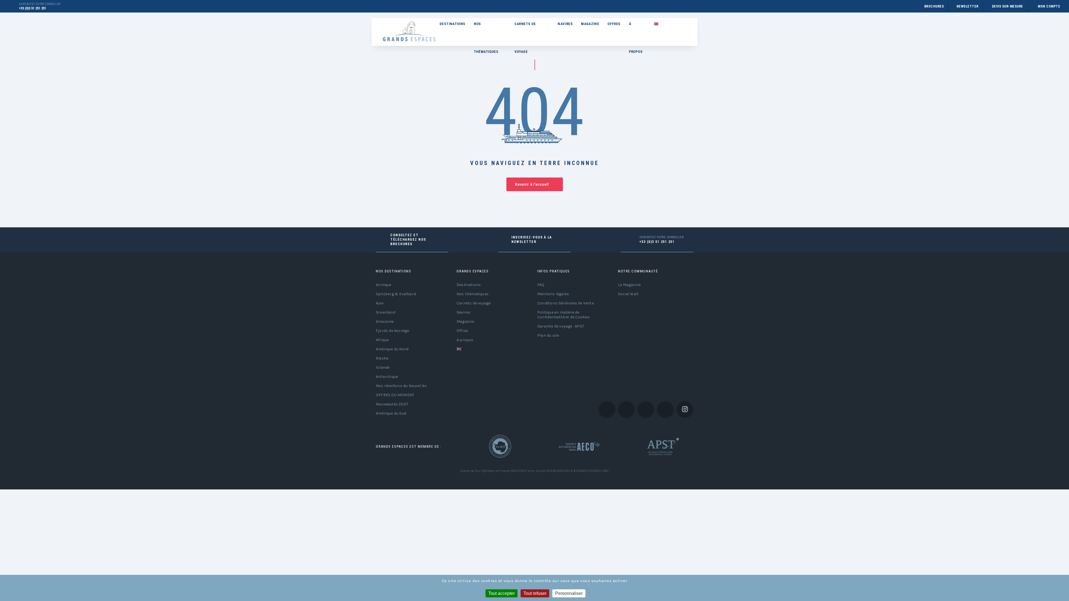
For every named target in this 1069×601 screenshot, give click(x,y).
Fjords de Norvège (392, 330)
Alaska (382, 358)
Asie (379, 303)
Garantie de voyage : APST (560, 326)
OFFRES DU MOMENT (395, 395)
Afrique (382, 340)
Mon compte (1049, 6)
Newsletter (968, 6)
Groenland (385, 312)
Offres (613, 24)
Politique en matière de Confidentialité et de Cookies (563, 314)
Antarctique (387, 376)
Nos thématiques (486, 30)
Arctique (383, 284)
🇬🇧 (656, 24)
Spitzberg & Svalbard (396, 294)
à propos (636, 30)
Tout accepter (501, 593)
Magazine (590, 24)
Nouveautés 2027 (392, 404)
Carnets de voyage (525, 30)
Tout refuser (534, 593)
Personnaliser (569, 593)
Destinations (452, 24)
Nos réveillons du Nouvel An (401, 385)
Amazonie (385, 321)
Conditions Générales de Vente (565, 303)
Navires (565, 24)
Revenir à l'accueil (532, 184)
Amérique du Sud (391, 413)
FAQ (541, 284)
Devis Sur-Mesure (1007, 6)
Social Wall (628, 294)
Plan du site (548, 335)
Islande (382, 367)
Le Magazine (629, 284)
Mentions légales (553, 294)
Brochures (934, 6)
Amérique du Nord (392, 349)
